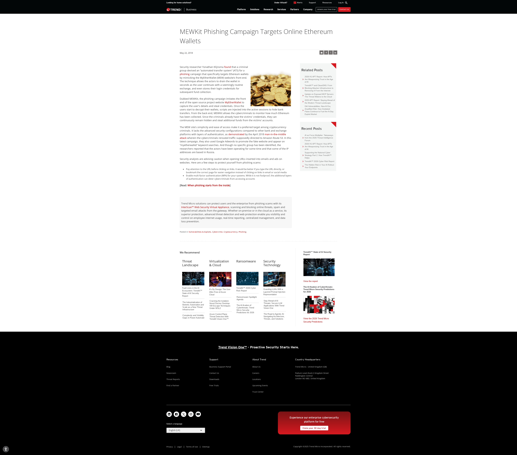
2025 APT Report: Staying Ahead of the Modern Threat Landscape (319, 101)
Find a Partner (172, 385)
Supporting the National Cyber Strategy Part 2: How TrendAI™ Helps (317, 155)
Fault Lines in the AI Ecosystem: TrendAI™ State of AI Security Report (192, 287)
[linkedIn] (335, 52)
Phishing (242, 232)
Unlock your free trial (326, 8)
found (227, 67)
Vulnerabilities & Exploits (200, 232)
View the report (310, 280)
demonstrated (236, 134)
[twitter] (331, 52)
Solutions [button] (254, 9)
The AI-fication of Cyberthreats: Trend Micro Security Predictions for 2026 (245, 309)
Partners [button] (294, 9)
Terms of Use (192, 446)
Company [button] (307, 9)
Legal (179, 446)
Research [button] (268, 9)
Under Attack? (280, 2)
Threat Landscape (190, 263)
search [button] (346, 2)
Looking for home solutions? (178, 2)
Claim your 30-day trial (313, 427)
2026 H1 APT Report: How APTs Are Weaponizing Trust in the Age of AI (318, 79)
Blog (168, 366)
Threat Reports (173, 379)
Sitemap (206, 446)
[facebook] (326, 52)
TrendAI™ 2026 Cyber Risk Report (319, 161)
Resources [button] (327, 2)
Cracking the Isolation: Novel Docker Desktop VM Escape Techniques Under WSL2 (219, 304)
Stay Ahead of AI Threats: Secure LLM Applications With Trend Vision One (274, 304)
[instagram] (191, 414)
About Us (256, 366)
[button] (185, 430)
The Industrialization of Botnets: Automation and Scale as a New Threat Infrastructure (193, 306)
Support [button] (312, 2)
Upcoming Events (260, 385)
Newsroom (171, 373)
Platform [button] (241, 9)
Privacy (169, 446)
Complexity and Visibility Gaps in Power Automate (193, 316)
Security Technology (271, 263)
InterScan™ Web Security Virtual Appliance (205, 207)
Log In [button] (341, 2)
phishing (185, 74)
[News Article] (321, 52)
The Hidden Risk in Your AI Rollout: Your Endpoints (318, 166)
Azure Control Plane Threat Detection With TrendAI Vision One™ (219, 316)
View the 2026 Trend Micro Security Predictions (316, 319)
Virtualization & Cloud (219, 263)
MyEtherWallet (233, 102)
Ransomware (246, 261)
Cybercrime (217, 232)
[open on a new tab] (183, 414)
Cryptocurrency (230, 232)
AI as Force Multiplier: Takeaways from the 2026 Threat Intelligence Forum (318, 138)
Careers (255, 373)
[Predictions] (319, 304)
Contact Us (344, 9)
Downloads (214, 379)
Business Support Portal (220, 366)
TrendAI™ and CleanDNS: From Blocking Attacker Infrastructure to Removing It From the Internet (318, 88)
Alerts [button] (298, 2)
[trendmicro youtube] (198, 414)
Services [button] (281, 9)
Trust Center (258, 392)
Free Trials (214, 385)
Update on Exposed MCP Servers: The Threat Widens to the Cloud (318, 95)
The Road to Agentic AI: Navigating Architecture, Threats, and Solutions (274, 316)
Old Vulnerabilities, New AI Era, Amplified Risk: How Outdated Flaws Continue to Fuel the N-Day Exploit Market (318, 110)
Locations (256, 379)
